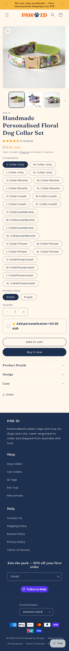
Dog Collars (14, 464)
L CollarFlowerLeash (19, 275)
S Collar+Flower (17, 244)
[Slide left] (4, 101)
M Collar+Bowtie (48, 180)
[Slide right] (65, 101)
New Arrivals (15, 495)
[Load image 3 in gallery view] (52, 100)
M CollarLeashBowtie (20, 220)
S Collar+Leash (16, 196)
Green (10, 297)
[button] (7, 15)
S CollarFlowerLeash (20, 259)
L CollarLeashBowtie (20, 228)
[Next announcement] (62, 5)
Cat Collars (14, 472)
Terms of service (35, 643)
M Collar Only (42, 164)
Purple (28, 297)
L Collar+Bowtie (17, 188)
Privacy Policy (16, 542)
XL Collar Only (42, 172)
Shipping (24, 152)
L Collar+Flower (16, 251)
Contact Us (14, 518)
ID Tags (12, 480)
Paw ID (18, 638)
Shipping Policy (17, 526)
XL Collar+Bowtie (48, 188)
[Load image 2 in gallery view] (34, 100)
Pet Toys (13, 487)
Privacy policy (15, 643)
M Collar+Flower (48, 244)
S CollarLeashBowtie (20, 212)
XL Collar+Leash (46, 204)
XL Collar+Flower (47, 251)
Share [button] (10, 394)
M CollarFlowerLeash (20, 267)
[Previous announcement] (6, 5)
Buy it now (34, 352)
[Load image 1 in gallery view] (17, 100)
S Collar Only (15, 164)
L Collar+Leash (16, 204)
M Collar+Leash (46, 196)
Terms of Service (18, 550)
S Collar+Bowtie (17, 180)
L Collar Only (15, 172)
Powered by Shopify (34, 638)
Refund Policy (16, 534)
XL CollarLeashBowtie (21, 236)
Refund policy (55, 638)
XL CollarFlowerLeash (20, 283)
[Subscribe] (58, 577)
